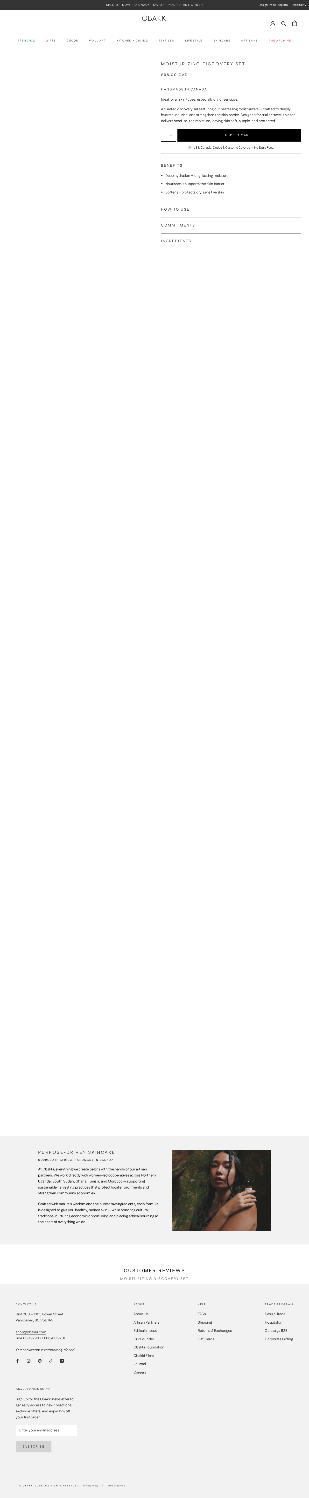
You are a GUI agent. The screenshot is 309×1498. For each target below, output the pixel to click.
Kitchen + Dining (132, 41)
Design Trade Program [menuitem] (273, 5)
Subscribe (33, 1446)
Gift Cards (206, 1339)
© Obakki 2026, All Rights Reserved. (49, 1485)
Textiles (166, 41)
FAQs (202, 1314)
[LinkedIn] (62, 1361)
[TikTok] (51, 1361)
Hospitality (273, 1322)
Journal (139, 1364)
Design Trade (275, 1314)
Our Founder (143, 1339)
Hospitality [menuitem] (299, 5)
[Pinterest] (40, 1361)
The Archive (280, 41)
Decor (72, 41)
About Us (140, 1314)
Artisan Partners (146, 1322)
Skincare (222, 41)
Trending (26, 41)
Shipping (205, 1322)
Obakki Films (143, 1355)
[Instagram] (28, 1361)
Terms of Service (115, 1485)
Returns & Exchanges (215, 1330)
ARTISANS (249, 41)
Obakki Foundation (148, 1347)
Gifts (51, 41)
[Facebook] (17, 1361)
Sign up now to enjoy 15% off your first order (154, 5)
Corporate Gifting (279, 1339)
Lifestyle (194, 41)
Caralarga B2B (276, 1330)
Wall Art (97, 41)
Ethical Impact (145, 1330)
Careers (139, 1372)
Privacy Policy (90, 1485)
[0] (294, 23)
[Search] (283, 23)
